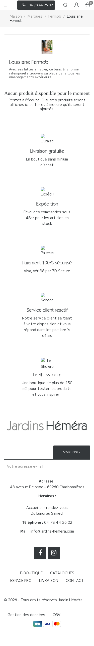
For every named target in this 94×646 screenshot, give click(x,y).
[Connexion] (76, 5)
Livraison (48, 580)
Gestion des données (26, 614)
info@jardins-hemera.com (52, 531)
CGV (56, 614)
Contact (75, 580)
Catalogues (62, 572)
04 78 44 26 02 (58, 522)
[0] (87, 5)
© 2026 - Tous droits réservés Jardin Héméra (43, 599)
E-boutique (31, 572)
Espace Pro (21, 580)
